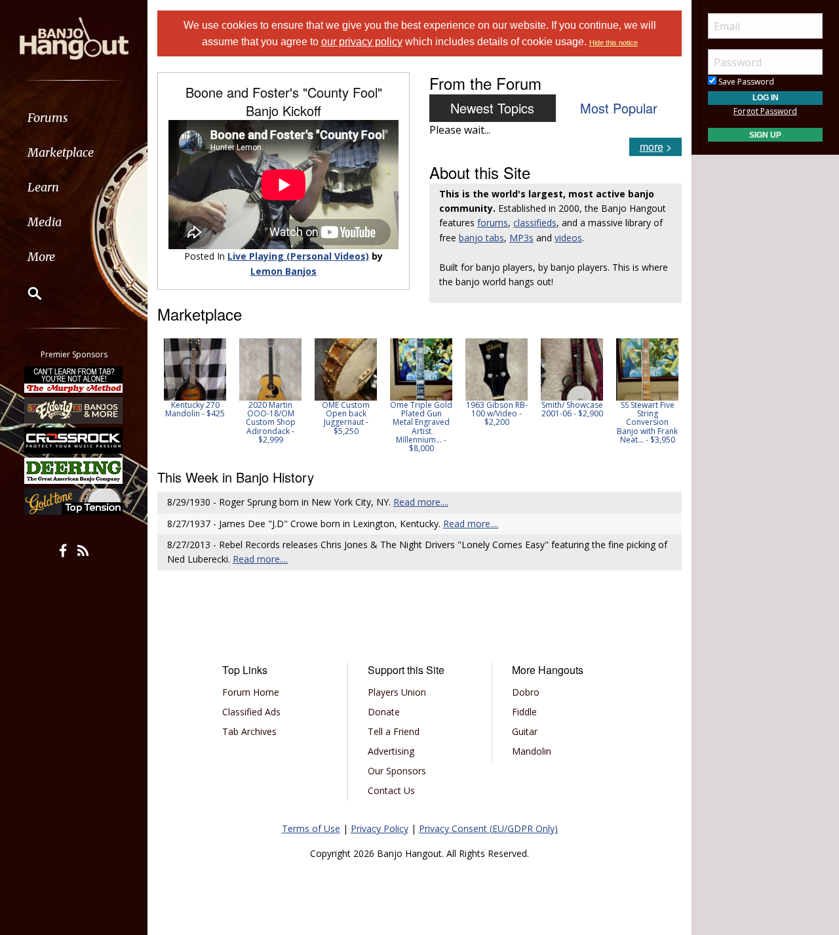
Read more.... (420, 502)
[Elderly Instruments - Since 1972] (74, 410)
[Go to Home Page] (74, 37)
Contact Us (391, 790)
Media (45, 221)
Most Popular (618, 107)
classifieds (534, 222)
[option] (195, 378)
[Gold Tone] (74, 502)
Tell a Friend (394, 731)
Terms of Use (311, 828)
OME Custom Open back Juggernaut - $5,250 (346, 418)
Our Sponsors (397, 771)
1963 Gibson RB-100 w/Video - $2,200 (497, 413)
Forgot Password (765, 111)
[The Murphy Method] (74, 380)
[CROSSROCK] (74, 441)
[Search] (26, 293)
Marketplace (61, 152)
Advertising (391, 751)
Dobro (525, 692)
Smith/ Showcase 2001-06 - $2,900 (572, 409)
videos (568, 237)
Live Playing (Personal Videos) (298, 256)
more (651, 146)
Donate (384, 712)
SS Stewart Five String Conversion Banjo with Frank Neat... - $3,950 (647, 422)
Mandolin (531, 751)
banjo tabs (481, 237)
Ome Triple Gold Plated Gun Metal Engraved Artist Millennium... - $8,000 (421, 426)
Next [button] (663, 395)
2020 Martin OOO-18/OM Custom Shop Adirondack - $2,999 (271, 422)
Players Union (397, 692)
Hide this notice (613, 43)
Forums (48, 117)
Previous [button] (163, 395)
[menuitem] (73, 117)
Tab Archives (249, 731)
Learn (43, 187)
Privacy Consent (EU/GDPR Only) (488, 828)
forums (492, 222)
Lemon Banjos (283, 271)
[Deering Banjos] (74, 471)
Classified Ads (251, 712)
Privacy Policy (379, 828)
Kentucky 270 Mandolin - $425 (195, 409)
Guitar (524, 731)
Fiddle (524, 712)
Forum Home (250, 692)
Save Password (745, 81)
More (41, 256)
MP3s (521, 237)
